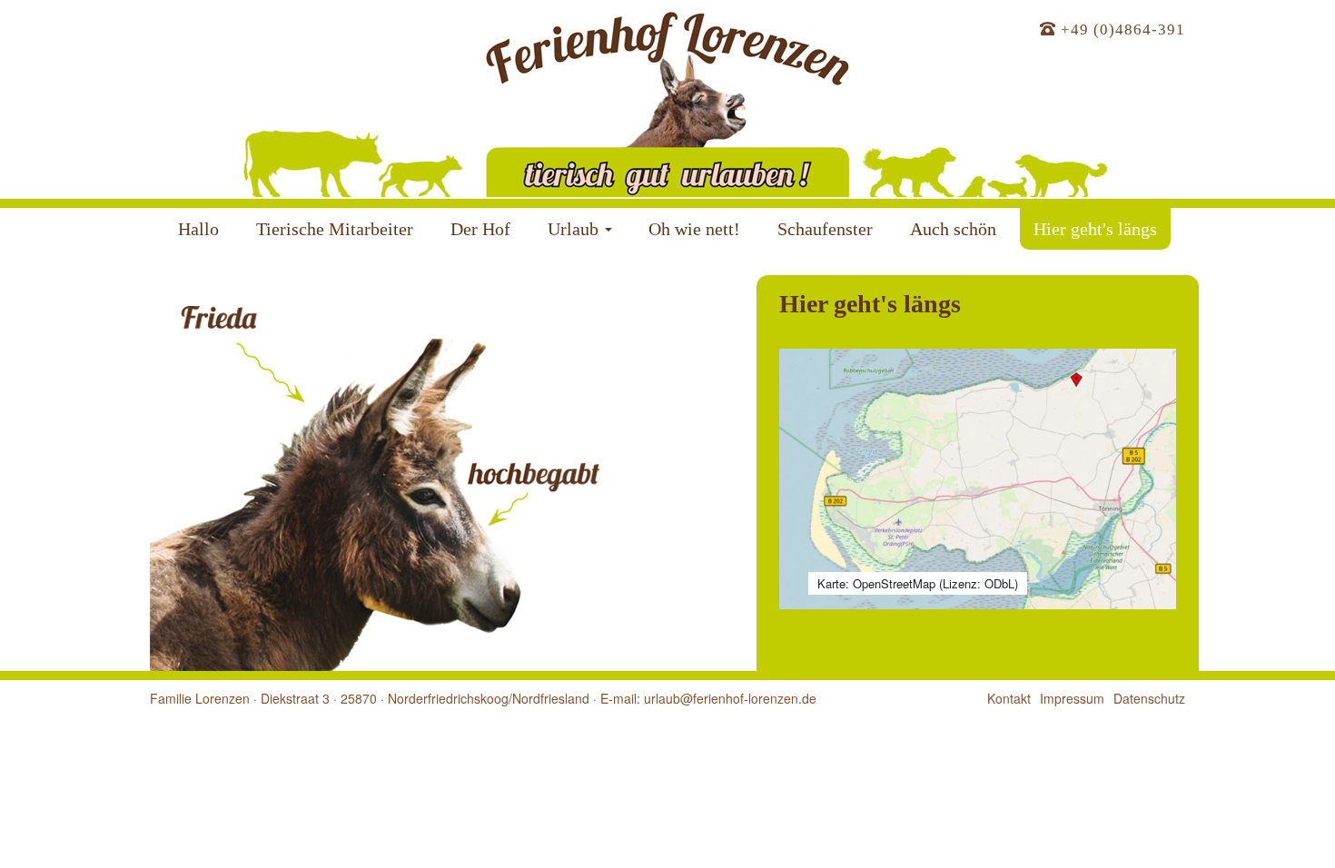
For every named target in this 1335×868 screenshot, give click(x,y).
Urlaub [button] (573, 229)
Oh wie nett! (694, 229)
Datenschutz (989, 508)
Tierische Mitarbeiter (334, 229)
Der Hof (480, 229)
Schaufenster (825, 229)
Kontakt (1009, 698)
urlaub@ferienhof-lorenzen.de (730, 698)
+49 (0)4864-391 (1120, 29)
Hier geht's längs (1095, 229)
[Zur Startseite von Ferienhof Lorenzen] (667, 98)
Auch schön (953, 229)
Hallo (198, 229)
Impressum (1072, 698)
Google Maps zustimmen (977, 546)
